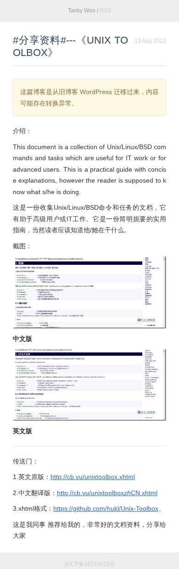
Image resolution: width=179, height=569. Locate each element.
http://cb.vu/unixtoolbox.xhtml (92, 476)
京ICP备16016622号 (89, 564)
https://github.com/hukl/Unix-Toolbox (105, 508)
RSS (105, 10)
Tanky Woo (81, 10)
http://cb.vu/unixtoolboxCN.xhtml (107, 492)
